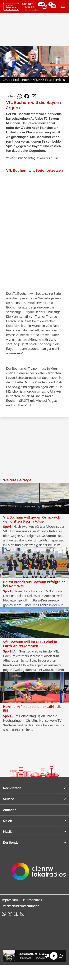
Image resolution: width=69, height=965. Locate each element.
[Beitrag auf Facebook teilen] (26, 96)
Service (8, 799)
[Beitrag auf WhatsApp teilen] (19, 96)
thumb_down (46, 956)
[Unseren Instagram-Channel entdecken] (22, 913)
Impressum (10, 900)
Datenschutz (31, 900)
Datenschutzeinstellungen (20, 906)
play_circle (53, 955)
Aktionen (9, 810)
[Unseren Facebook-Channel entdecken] (16, 913)
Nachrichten (12, 788)
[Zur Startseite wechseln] (11, 7)
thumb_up (60, 956)
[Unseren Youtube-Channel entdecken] (10, 913)
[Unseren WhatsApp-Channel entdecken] (4, 913)
